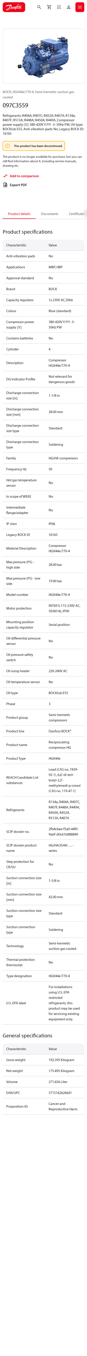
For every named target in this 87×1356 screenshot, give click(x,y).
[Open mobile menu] (79, 7)
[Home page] (14, 7)
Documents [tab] (49, 213)
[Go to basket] (49, 7)
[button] (59, 7)
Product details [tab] (19, 213)
